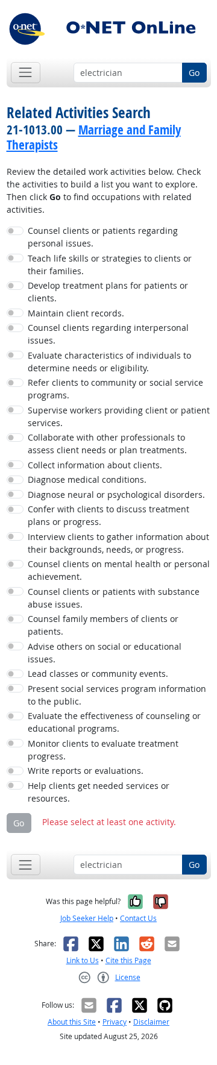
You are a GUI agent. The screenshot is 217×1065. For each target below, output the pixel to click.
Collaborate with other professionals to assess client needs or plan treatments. (107, 444)
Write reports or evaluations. (85, 770)
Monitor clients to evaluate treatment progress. (103, 750)
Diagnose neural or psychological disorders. (116, 494)
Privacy (114, 1022)
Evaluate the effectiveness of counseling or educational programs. (114, 722)
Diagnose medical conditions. (87, 479)
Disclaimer (151, 1022)
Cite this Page (128, 960)
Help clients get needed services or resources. (98, 792)
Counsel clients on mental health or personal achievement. (119, 570)
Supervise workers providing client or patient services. (119, 416)
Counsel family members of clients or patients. (103, 625)
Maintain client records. (76, 313)
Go (194, 72)
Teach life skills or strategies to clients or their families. (110, 265)
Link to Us (82, 960)
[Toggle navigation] (25, 72)
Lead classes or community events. (98, 673)
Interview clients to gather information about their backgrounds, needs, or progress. (118, 543)
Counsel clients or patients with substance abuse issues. (114, 598)
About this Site (72, 1022)
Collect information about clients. (95, 465)
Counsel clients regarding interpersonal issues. (108, 334)
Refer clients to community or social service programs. (115, 389)
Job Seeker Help (86, 918)
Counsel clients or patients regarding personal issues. (103, 237)
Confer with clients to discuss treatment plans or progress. (108, 515)
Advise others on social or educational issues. (104, 653)
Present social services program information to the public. (117, 695)
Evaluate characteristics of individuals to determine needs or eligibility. (109, 362)
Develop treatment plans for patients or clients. (108, 292)
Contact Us (138, 918)
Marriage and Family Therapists (94, 137)
